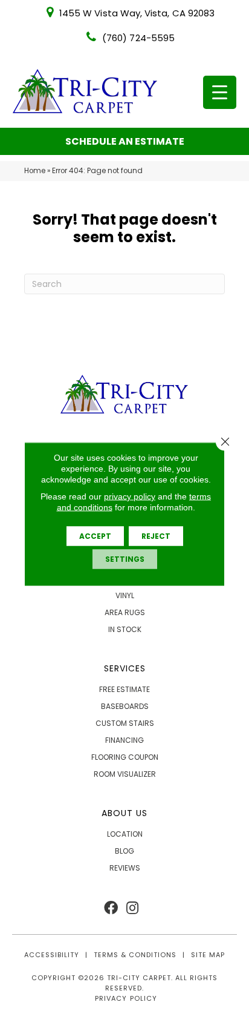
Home (34, 171)
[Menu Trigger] (219, 92)
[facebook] (111, 908)
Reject (155, 536)
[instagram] (132, 908)
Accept (95, 536)
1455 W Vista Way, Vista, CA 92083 (137, 13)
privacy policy (129, 496)
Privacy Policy (126, 998)
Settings (124, 559)
